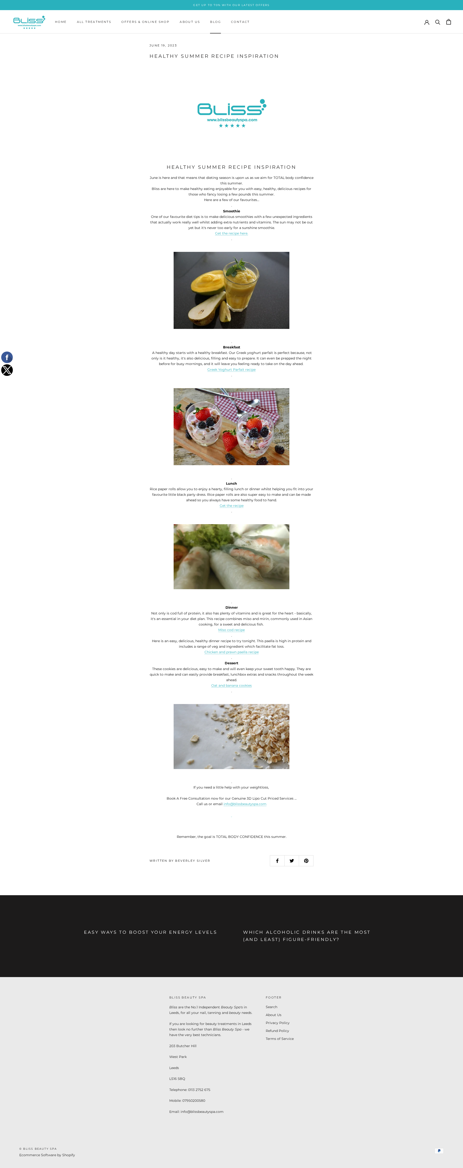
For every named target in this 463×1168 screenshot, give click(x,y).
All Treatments (94, 22)
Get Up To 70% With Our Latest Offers (231, 5)
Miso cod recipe (231, 630)
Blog (215, 22)
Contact (240, 22)
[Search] (437, 21)
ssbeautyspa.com (252, 804)
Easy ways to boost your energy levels (150, 932)
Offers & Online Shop (145, 22)
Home (61, 22)
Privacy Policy (278, 1023)
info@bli (231, 804)
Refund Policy (277, 1031)
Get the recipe (232, 505)
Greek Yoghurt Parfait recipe (231, 369)
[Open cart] (448, 22)
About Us (190, 22)
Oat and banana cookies (231, 685)
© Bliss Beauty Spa (38, 1148)
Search (271, 1007)
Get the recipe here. (231, 233)
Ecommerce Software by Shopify (47, 1155)
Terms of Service (280, 1039)
